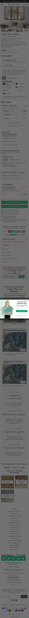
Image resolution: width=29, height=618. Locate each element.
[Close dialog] (28, 300)
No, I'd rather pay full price (21, 313)
